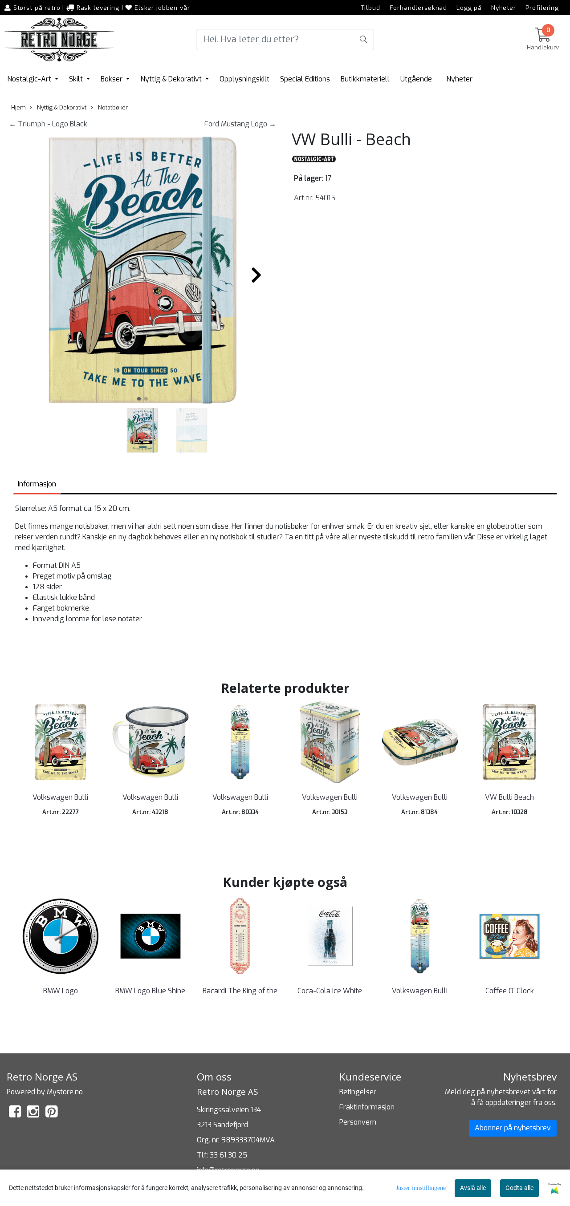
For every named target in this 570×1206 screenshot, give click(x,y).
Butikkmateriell (365, 79)
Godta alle (519, 1187)
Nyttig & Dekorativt (172, 79)
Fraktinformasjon (367, 1107)
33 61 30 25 (228, 1155)
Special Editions (305, 79)
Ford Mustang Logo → (240, 124)
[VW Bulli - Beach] (142, 271)
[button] (139, 399)
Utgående (416, 79)
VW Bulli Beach (509, 797)
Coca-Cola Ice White (329, 991)
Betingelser (357, 1092)
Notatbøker (112, 107)
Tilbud (370, 8)
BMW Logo (60, 991)
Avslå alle (473, 1187)
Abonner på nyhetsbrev (513, 1128)
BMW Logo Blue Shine (150, 991)
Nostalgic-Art (30, 79)
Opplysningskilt (244, 79)
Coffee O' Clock (509, 991)
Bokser (112, 79)
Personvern (357, 1122)
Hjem (18, 107)
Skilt (77, 79)
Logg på (469, 8)
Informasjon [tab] (37, 484)
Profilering (542, 8)
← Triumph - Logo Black (48, 124)
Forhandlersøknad (419, 8)
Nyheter (503, 8)
